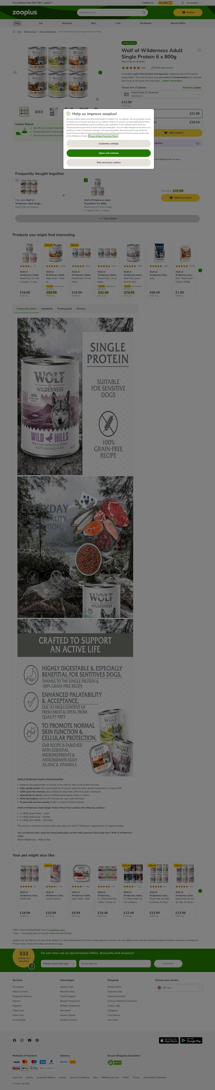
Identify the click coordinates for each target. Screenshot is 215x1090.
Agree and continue (109, 153)
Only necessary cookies (109, 162)
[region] (108, 139)
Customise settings (109, 143)
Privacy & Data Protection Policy (103, 136)
